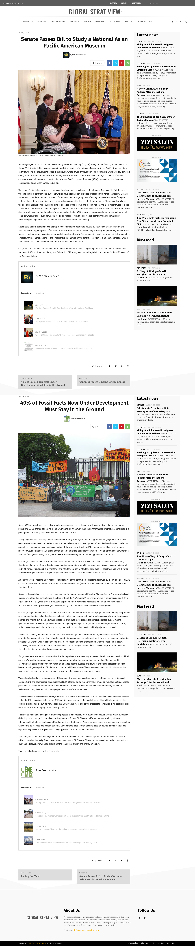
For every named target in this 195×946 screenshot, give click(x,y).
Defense (140, 189)
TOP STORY (141, 41)
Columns (141, 63)
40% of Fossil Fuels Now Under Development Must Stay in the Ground (43, 383)
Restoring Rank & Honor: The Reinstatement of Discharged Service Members (154, 195)
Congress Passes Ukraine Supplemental (102, 382)
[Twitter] (115, 63)
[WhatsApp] (127, 63)
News (139, 85)
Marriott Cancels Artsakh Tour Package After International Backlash (152, 92)
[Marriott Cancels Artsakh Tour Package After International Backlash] (157, 296)
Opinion (140, 114)
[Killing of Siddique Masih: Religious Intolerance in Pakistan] (157, 254)
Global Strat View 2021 (38, 943)
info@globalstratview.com (86, 930)
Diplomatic (142, 215)
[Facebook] (109, 63)
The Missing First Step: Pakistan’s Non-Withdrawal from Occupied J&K (156, 221)
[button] (186, 21)
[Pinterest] (121, 63)
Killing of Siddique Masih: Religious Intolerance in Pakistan (152, 274)
